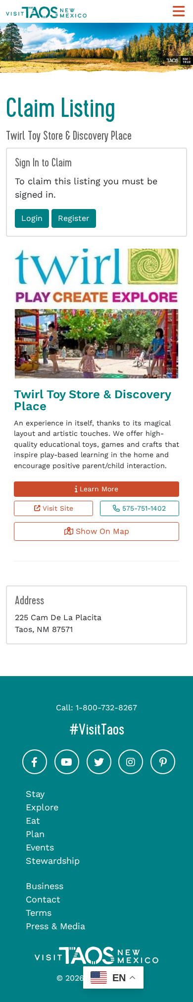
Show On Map (101, 531)
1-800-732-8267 (106, 707)
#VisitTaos (128, 729)
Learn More (97, 489)
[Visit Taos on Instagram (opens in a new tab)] (130, 771)
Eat (33, 820)
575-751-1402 (143, 508)
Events (40, 847)
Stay (35, 794)
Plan (35, 834)
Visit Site (56, 508)
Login (32, 218)
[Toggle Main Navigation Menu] (178, 11)
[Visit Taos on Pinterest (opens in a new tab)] (162, 771)
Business (44, 886)
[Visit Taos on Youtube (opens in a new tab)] (66, 771)
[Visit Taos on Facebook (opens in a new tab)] (34, 771)
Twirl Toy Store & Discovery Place (92, 400)
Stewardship (53, 860)
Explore (42, 807)
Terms (38, 912)
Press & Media (55, 926)
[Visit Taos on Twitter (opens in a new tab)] (99, 771)
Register (74, 218)
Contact (43, 899)
